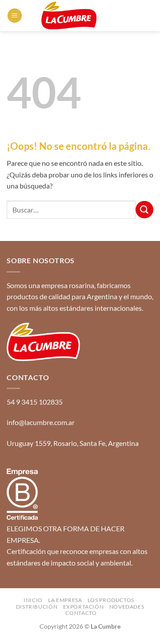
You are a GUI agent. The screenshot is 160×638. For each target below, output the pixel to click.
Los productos (111, 600)
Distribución (36, 606)
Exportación (83, 606)
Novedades (126, 606)
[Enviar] (144, 209)
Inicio (33, 600)
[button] (15, 15)
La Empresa (65, 600)
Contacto (80, 613)
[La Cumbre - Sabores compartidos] (69, 15)
